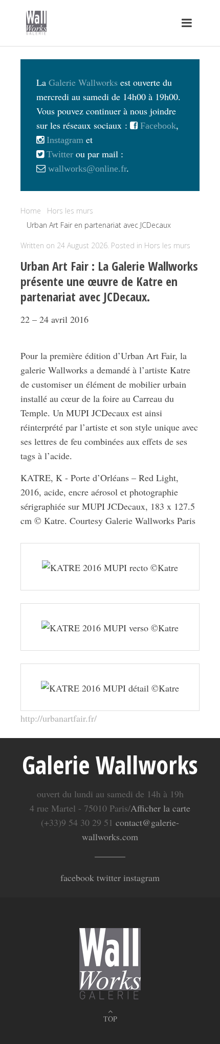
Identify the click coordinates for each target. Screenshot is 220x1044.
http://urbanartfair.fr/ (58, 718)
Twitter (58, 154)
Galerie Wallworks (83, 82)
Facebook (157, 125)
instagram (141, 877)
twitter (109, 877)
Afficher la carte (160, 808)
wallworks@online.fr (87, 168)
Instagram (63, 140)
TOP (110, 1019)
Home (30, 211)
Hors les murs (167, 245)
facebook (77, 877)
